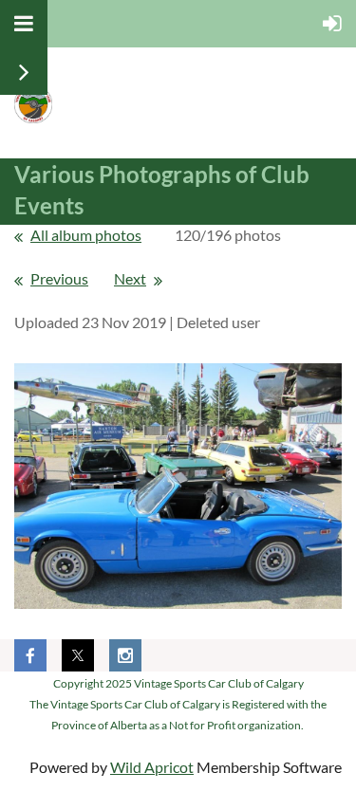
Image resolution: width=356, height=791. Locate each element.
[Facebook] (30, 655)
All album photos (85, 235)
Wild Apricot (152, 767)
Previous (59, 278)
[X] (78, 655)
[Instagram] (125, 655)
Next (130, 278)
